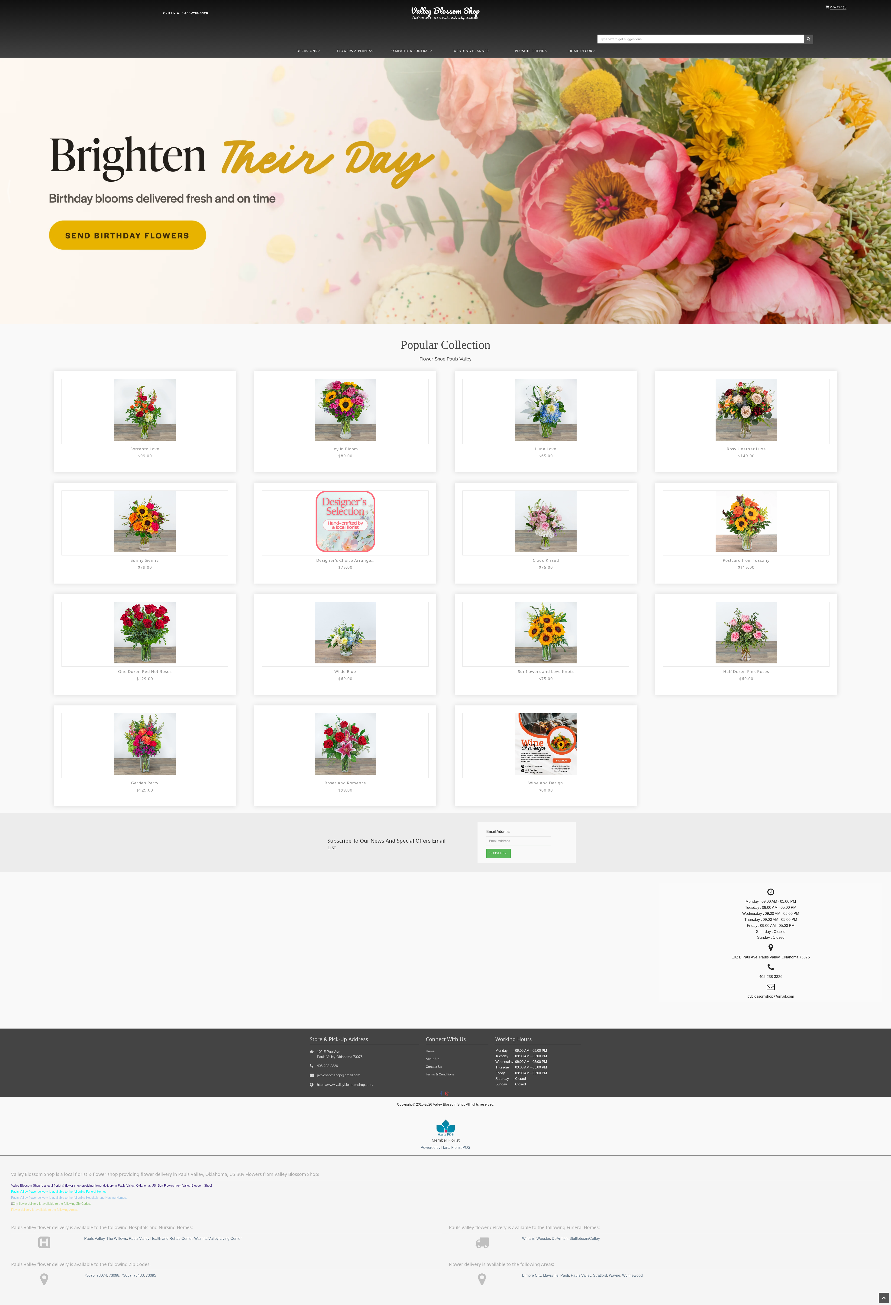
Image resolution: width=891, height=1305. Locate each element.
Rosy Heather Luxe (746, 448)
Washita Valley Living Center (218, 1238)
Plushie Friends (531, 51)
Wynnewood (632, 1276)
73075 (89, 1276)
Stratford (600, 1276)
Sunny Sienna (145, 560)
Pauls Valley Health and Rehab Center (160, 1238)
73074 (102, 1276)
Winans (528, 1238)
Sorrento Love (144, 448)
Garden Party (144, 783)
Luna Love (545, 448)
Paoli (564, 1276)
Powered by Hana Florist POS (445, 1148)
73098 (114, 1276)
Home (430, 1051)
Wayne (614, 1276)
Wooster (543, 1238)
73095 (151, 1276)
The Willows (117, 1238)
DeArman (560, 1238)
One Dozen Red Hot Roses (145, 671)
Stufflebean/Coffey (584, 1238)
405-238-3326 (196, 13)
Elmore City (531, 1276)
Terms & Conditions (440, 1074)
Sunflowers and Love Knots (546, 671)
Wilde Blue (345, 671)
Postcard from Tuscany (746, 560)
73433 (138, 1276)
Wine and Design (545, 783)
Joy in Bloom (345, 448)
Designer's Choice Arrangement (345, 560)
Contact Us (434, 1066)
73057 (126, 1276)
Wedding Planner (471, 51)
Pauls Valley (94, 1238)
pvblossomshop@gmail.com (338, 1075)
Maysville (550, 1276)
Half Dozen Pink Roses (746, 671)
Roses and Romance (345, 783)
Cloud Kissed (546, 560)
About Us (432, 1059)
